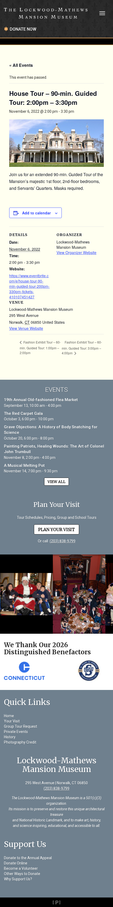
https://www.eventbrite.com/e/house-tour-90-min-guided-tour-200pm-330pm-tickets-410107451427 (29, 286)
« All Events (21, 65)
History (10, 737)
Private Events (16, 732)
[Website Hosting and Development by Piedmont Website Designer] (56, 902)
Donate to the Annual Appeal (28, 858)
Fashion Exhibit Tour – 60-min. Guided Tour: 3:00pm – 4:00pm (82, 347)
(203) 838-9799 (62, 541)
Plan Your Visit (56, 529)
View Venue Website (26, 328)
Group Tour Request (20, 726)
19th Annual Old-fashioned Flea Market (41, 399)
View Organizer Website (76, 252)
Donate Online (15, 863)
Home (9, 716)
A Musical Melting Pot (24, 465)
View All (56, 481)
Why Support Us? (18, 879)
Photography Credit (20, 742)
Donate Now (23, 29)
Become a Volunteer (21, 868)
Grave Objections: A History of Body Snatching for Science (50, 430)
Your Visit (12, 721)
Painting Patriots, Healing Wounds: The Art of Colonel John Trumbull (54, 449)
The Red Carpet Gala (23, 413)
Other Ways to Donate (22, 874)
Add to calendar (36, 212)
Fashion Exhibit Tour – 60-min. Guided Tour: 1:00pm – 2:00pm (40, 347)
